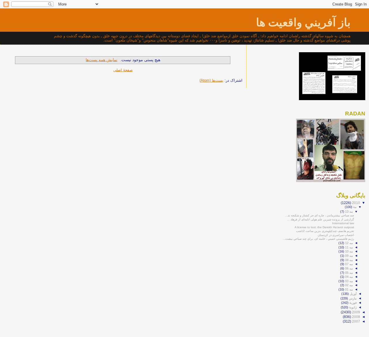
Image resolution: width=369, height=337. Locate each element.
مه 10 (348, 251)
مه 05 (348, 272)
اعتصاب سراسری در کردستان (336, 235)
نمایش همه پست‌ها (101, 59)
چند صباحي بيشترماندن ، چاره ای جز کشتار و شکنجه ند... (319, 215)
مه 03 (348, 281)
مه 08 (348, 260)
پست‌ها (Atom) (211, 80)
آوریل (353, 293)
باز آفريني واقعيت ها (303, 22)
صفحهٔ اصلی (123, 70)
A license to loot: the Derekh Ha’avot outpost (324, 227)
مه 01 (348, 289)
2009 (355, 312)
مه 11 (348, 247)
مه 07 (348, 264)
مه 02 (348, 285)
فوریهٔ (353, 302)
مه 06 (348, 268)
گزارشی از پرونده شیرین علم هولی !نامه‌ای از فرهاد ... (320, 219)
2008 (355, 317)
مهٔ (354, 207)
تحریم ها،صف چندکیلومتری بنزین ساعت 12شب (325, 231)
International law (343, 223)
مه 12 (348, 243)
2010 (355, 203)
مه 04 (348, 276)
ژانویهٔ (352, 307)
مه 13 (348, 211)
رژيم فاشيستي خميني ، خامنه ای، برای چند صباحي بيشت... (318, 238)
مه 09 (348, 255)
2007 (355, 321)
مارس (352, 298)
